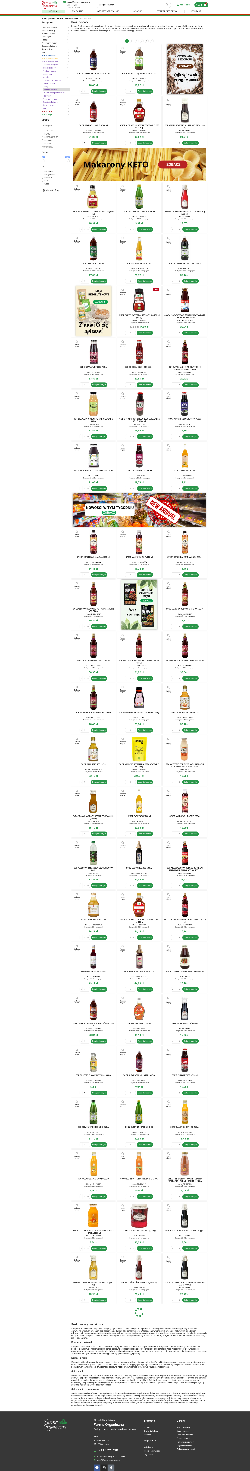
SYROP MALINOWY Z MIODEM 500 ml (139, 972)
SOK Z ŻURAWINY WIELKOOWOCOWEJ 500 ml (185, 972)
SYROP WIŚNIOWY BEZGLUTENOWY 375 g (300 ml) (139, 1335)
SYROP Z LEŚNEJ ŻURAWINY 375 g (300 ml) (139, 1282)
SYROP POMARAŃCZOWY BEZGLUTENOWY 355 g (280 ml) (93, 817)
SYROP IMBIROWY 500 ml (184, 471)
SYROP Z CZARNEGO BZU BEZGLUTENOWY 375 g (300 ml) (184, 1335)
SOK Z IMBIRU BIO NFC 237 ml (93, 764)
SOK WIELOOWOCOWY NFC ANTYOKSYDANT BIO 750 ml (139, 662)
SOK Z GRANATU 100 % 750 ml (139, 471)
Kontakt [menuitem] (196, 11)
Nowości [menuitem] (138, 11)
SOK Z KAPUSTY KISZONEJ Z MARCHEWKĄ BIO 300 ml (93, 420)
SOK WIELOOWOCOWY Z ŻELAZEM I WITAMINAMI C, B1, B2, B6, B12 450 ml (184, 316)
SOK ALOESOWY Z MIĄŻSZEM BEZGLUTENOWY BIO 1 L (93, 869)
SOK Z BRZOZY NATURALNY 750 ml (93, 1386)
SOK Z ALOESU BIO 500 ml (93, 263)
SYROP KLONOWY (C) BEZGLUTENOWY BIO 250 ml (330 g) (139, 126)
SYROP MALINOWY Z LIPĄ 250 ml (139, 557)
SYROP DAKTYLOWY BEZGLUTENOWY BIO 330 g (139, 712)
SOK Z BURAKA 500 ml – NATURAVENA (139, 1075)
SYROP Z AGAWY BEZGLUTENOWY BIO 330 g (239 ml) (93, 213)
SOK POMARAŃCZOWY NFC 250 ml (184, 1127)
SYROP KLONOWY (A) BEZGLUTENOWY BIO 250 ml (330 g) (139, 921)
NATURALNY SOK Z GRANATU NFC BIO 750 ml (185, 661)
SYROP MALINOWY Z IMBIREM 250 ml (139, 1438)
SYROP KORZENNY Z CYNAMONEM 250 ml (184, 557)
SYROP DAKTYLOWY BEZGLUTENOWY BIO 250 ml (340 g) (139, 316)
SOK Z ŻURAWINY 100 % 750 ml (185, 1075)
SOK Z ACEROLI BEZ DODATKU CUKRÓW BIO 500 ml (93, 1024)
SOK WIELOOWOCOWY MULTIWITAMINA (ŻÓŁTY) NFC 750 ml (93, 610)
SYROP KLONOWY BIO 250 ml (139, 1023)
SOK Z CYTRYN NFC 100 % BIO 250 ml (139, 212)
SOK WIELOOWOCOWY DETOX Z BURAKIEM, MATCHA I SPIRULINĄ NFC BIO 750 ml (185, 869)
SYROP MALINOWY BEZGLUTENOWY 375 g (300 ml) (185, 126)
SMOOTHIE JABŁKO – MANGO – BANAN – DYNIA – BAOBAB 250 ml (93, 1232)
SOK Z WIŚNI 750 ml (93, 1438)
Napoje (75, 18)
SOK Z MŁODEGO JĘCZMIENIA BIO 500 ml (139, 74)
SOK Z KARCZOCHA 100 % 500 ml (185, 1386)
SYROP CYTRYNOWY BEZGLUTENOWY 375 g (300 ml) (93, 1283)
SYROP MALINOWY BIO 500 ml (93, 972)
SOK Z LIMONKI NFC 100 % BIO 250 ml (93, 1127)
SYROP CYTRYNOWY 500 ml (139, 816)
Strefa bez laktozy (63, 18)
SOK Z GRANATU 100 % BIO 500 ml (93, 125)
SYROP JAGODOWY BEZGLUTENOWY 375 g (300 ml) (185, 1232)
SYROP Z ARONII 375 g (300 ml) (185, 1023)
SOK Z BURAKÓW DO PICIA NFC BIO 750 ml (93, 712)
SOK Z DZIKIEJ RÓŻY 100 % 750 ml (139, 367)
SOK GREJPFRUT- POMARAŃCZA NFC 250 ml (139, 1179)
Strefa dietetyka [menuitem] (167, 11)
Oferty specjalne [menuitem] (108, 11)
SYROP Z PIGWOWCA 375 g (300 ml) (93, 1334)
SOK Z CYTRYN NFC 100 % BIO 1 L (139, 1127)
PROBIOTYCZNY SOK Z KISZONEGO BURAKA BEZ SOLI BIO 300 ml (139, 420)
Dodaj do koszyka (99, 91)
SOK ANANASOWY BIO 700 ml (139, 263)
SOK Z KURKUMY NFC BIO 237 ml (185, 712)
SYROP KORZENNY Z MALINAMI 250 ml (93, 557)
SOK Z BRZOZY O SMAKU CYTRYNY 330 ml (93, 1075)
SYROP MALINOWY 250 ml (185, 1438)
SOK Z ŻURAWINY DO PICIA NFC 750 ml (93, 661)
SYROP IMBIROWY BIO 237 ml (93, 920)
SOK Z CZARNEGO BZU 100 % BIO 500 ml (93, 74)
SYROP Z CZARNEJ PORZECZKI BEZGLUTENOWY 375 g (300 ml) (184, 1283)
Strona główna (48, 18)
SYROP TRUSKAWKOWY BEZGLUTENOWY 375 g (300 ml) (185, 213)
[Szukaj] (167, 5)
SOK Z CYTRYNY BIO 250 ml (139, 1386)
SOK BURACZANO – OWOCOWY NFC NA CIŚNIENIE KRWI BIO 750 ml (184, 368)
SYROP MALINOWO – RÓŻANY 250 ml (184, 816)
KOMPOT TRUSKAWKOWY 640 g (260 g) (139, 1231)
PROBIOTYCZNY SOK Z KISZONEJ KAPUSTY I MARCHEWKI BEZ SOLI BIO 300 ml (185, 765)
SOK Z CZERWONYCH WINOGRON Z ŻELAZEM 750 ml (185, 921)
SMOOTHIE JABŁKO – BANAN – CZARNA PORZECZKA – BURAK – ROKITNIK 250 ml (184, 1180)
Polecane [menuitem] (77, 11)
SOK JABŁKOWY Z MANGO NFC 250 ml (93, 1179)
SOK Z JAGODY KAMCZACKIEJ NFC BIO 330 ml (93, 471)
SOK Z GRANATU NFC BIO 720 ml (93, 367)
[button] (57, 11)
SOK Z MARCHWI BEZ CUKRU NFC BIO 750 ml (185, 609)
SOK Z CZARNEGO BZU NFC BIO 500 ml (185, 263)
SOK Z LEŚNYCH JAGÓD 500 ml (139, 868)
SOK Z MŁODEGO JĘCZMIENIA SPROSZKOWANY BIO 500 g (139, 765)
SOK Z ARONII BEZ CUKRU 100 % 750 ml (184, 419)
